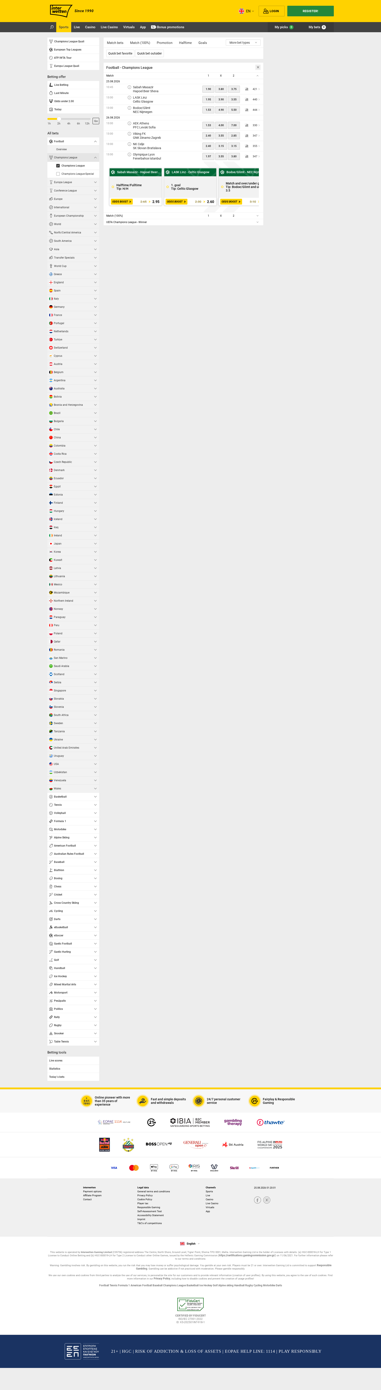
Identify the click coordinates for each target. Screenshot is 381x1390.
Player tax (142, 1203)
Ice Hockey (206, 1285)
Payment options (92, 1191)
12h (87, 123)
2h (58, 123)
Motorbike (269, 1285)
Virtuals (210, 1207)
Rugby (249, 1285)
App (208, 1211)
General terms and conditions (153, 1191)
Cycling (258, 1285)
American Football (142, 1285)
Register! (310, 11)
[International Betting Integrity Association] (190, 1122)
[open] (190, 1312)
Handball (239, 1285)
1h (49, 123)
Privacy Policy (145, 1195)
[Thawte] (270, 1122)
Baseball (158, 1285)
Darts (279, 1285)
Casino (209, 1199)
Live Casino (212, 1203)
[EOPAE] (114, 1122)
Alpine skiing (226, 1285)
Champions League (175, 1285)
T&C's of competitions (149, 1223)
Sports (209, 1191)
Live (208, 1195)
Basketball (193, 1285)
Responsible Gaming (148, 1207)
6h (78, 123)
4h (68, 123)
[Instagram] (266, 1200)
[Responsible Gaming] (151, 1122)
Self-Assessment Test (149, 1211)
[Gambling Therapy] (233, 1122)
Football (104, 1285)
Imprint (141, 1219)
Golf (215, 1285)
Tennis (114, 1285)
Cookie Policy (144, 1199)
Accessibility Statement (150, 1215)
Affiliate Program (92, 1195)
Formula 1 (124, 1285)
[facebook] (257, 1200)
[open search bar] (51, 27)
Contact (87, 1199)
